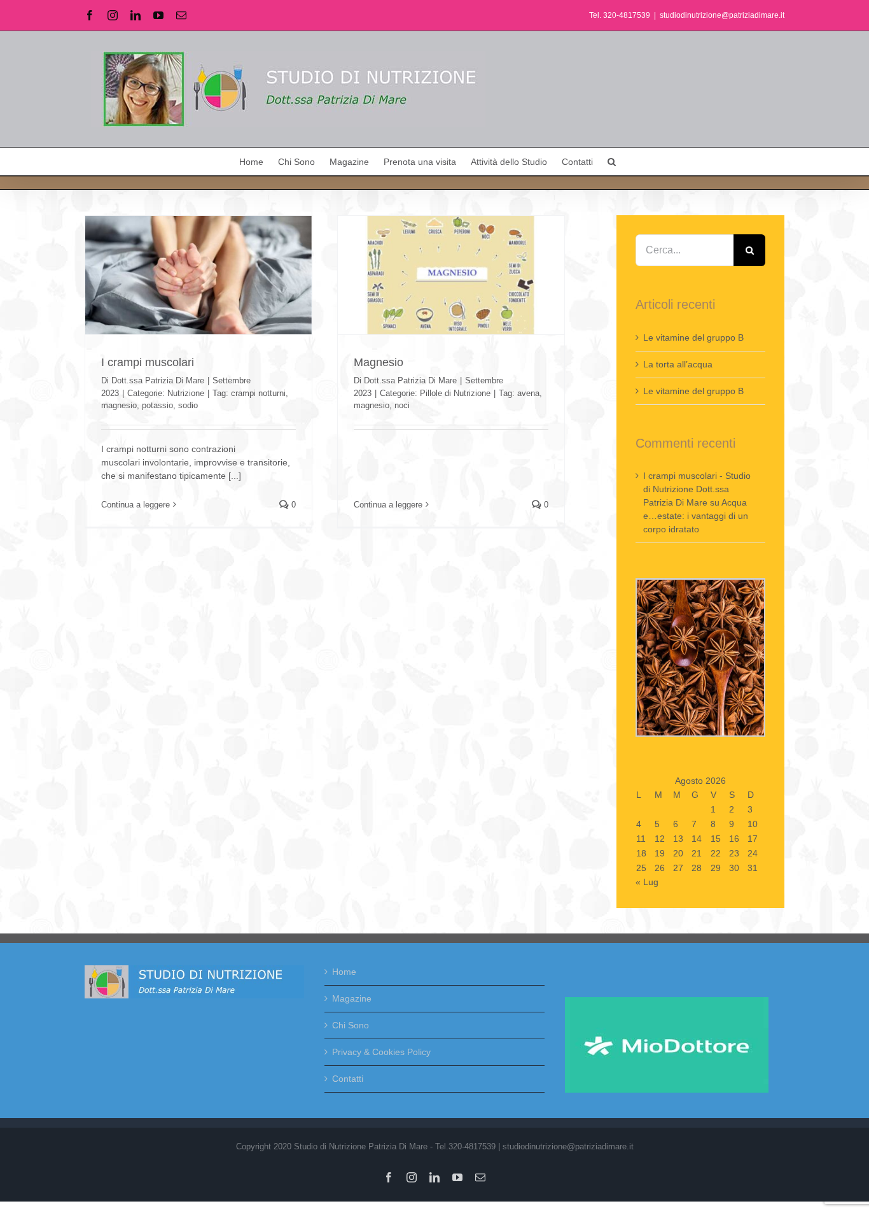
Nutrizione (185, 393)
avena (528, 393)
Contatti (347, 1079)
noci (402, 405)
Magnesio (378, 362)
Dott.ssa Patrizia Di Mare (157, 380)
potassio (157, 405)
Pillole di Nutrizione (455, 393)
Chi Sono (350, 1025)
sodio (188, 405)
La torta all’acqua (678, 364)
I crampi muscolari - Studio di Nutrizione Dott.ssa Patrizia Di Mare (697, 489)
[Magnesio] (451, 275)
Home (344, 972)
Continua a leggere (135, 504)
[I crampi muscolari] (198, 275)
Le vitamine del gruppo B (693, 337)
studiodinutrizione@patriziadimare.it (722, 15)
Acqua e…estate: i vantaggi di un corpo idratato (695, 515)
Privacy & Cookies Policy (381, 1052)
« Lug (647, 882)
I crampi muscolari (147, 362)
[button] (612, 161)
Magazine (352, 998)
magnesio (119, 405)
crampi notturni (258, 393)
